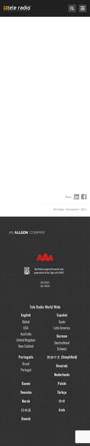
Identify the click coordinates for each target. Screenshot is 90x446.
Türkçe (62, 392)
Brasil (25, 363)
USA (25, 327)
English (26, 315)
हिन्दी (62, 401)
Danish (26, 418)
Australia (26, 333)
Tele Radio (58, 209)
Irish (62, 409)
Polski (62, 383)
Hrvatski (62, 365)
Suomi (26, 383)
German (62, 336)
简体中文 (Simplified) (62, 357)
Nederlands (62, 374)
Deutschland (61, 342)
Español (62, 315)
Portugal (26, 369)
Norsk (26, 401)
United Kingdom (26, 340)
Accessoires (72, 209)
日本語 (26, 409)
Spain (62, 321)
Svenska (26, 392)
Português (26, 357)
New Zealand (25, 346)
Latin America (62, 327)
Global (26, 321)
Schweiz (62, 348)
